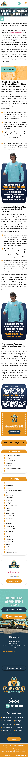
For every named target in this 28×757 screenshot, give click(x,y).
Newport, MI (9, 518)
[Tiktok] (15, 701)
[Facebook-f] (10, 701)
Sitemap (14, 748)
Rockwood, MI (9, 497)
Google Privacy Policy (6, 751)
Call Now (7, 755)
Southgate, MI (9, 503)
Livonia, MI (8, 549)
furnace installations (15, 32)
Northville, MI (9, 534)
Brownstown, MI (10, 529)
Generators (9, 463)
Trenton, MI (9, 510)
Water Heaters (10, 471)
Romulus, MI (9, 500)
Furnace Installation (11, 505)
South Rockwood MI (11, 552)
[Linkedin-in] (18, 701)
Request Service (21, 755)
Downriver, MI (9, 523)
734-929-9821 (10, 395)
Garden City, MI (10, 547)
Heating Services (10, 458)
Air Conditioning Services (13, 455)
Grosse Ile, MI (9, 531)
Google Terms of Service (20, 751)
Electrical (8, 465)
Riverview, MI (9, 495)
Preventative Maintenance (13, 468)
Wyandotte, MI (10, 516)
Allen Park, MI (9, 483)
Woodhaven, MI (10, 513)
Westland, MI (9, 541)
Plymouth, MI (9, 539)
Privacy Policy (21, 747)
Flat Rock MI (9, 485)
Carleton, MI (9, 521)
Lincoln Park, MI (10, 526)
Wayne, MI (8, 544)
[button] (25, 3)
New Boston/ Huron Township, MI (14, 491)
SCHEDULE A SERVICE (15, 610)
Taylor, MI (8, 508)
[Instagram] (12, 701)
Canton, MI (9, 536)
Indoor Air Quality (10, 460)
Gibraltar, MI (9, 488)
